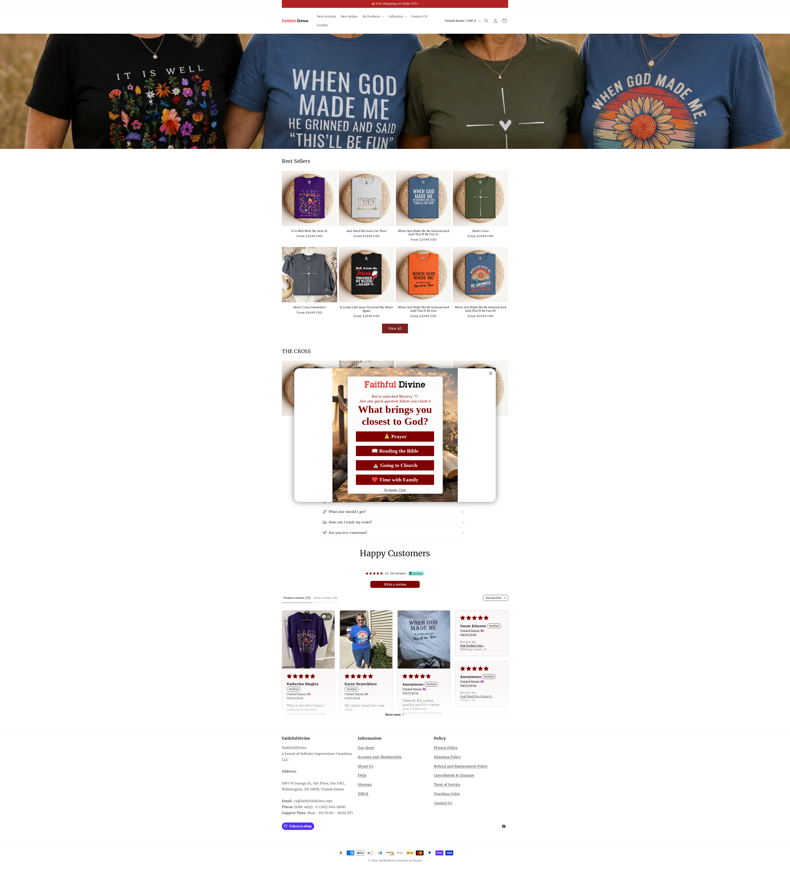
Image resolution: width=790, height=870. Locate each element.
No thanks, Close (395, 490)
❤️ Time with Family (395, 479)
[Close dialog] (491, 373)
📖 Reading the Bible (395, 451)
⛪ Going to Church (395, 465)
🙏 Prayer (395, 436)
